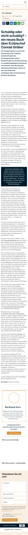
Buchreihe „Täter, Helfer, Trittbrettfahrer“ (13, 313)
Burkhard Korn (8, 16)
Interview (19, 334)
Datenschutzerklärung (16, 514)
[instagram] (23, 525)
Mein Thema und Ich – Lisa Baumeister (14, 463)
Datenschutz (13, 525)
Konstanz (17, 146)
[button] (3, 23)
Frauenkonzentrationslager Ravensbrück (13, 306)
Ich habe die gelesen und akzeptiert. (12, 515)
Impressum (6, 525)
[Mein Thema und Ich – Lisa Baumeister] (14, 443)
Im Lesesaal (6, 18)
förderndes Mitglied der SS (11, 240)
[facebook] (20, 525)
